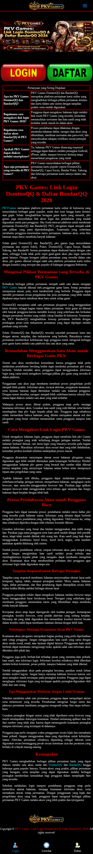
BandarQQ (75, 765)
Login (15, 851)
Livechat (46, 851)
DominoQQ (55, 765)
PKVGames (9, 208)
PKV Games (9, 287)
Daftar (77, 851)
